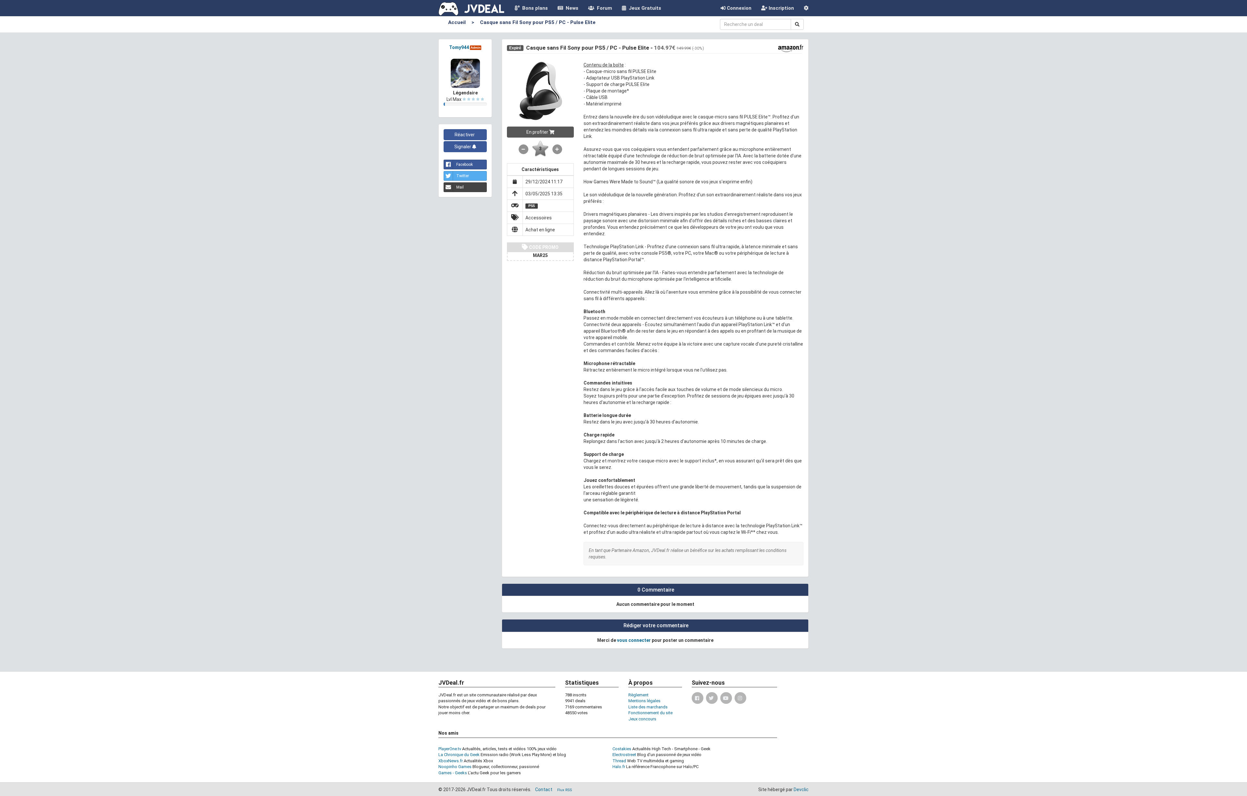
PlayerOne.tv (449, 748)
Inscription (780, 8)
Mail (460, 187)
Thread (619, 760)
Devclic (801, 789)
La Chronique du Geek (459, 754)
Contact (543, 789)
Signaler (463, 146)
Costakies (621, 748)
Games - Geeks (452, 772)
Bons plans (534, 8)
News (570, 8)
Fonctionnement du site (650, 712)
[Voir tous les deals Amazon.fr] (790, 48)
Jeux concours (642, 718)
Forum (603, 8)
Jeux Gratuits (643, 8)
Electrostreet (624, 754)
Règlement (638, 694)
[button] (806, 8)
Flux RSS (564, 790)
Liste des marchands (648, 706)
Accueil (457, 22)
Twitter (462, 176)
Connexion (738, 8)
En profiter (537, 132)
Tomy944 (459, 47)
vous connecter (634, 640)
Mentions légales (644, 700)
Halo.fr (618, 766)
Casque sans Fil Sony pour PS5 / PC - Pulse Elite (538, 22)
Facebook (464, 164)
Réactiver (465, 134)
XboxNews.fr (450, 760)
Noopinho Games (455, 766)
